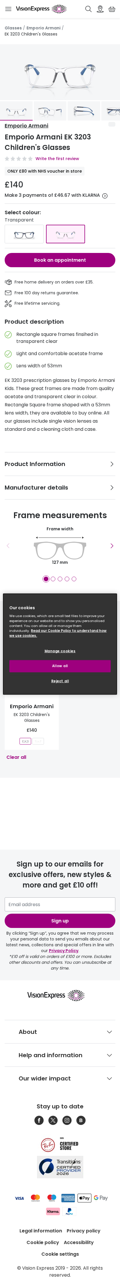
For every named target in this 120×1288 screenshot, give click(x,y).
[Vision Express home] (60, 995)
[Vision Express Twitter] (53, 1120)
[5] (74, 579)
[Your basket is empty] (111, 9)
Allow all (60, 666)
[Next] (112, 545)
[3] (60, 579)
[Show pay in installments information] (104, 196)
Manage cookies (60, 651)
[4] (67, 579)
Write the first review (57, 159)
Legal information (41, 1230)
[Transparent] (65, 234)
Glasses (13, 28)
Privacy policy (83, 1230)
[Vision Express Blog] (81, 1120)
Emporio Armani (44, 28)
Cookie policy (43, 1242)
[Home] (41, 9)
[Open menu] (8, 9)
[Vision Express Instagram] (67, 1120)
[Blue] (24, 234)
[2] (53, 579)
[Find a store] (100, 9)
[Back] (8, 545)
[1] (46, 579)
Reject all (60, 681)
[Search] (88, 9)
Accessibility (79, 1242)
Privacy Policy (63, 951)
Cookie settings (60, 1254)
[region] (60, 644)
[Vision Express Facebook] (39, 1120)
